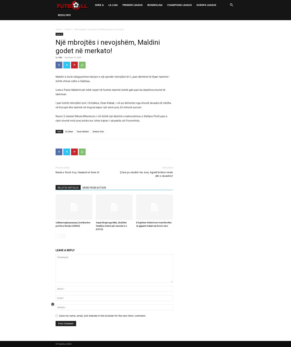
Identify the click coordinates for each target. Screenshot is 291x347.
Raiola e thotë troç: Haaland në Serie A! (77, 172)
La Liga (113, 5)
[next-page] (63, 236)
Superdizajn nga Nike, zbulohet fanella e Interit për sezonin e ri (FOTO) (111, 226)
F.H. (60, 57)
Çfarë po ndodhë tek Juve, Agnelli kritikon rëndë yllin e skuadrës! (146, 174)
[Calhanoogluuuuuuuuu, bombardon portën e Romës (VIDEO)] (74, 207)
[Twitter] (66, 65)
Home (58, 29)
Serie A (99, 5)
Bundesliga (155, 5)
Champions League (179, 5)
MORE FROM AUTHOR (94, 187)
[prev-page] (58, 236)
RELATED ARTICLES (68, 187)
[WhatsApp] (82, 65)
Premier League (132, 5)
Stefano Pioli (98, 131)
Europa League (206, 5)
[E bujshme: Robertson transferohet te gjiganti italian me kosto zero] (154, 207)
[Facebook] (59, 65)
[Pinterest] (74, 65)
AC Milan (69, 131)
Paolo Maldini (83, 131)
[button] (231, 5)
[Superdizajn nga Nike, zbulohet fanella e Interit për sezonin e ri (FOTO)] (114, 207)
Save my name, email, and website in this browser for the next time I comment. (102, 315)
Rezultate (64, 15)
